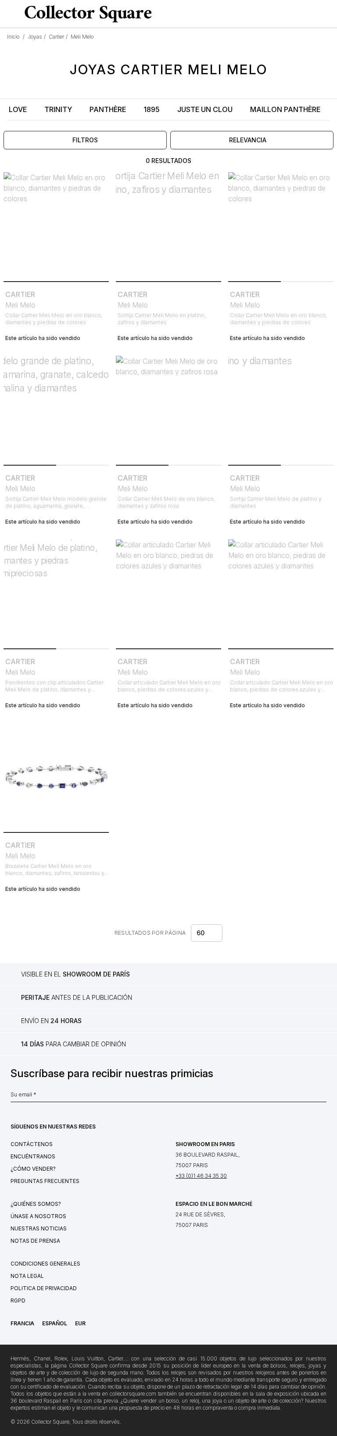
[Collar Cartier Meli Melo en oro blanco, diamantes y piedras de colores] (56, 225)
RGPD (18, 1300)
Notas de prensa (35, 1240)
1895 (151, 109)
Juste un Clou (205, 109)
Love (18, 109)
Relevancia (247, 140)
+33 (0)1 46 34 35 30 (201, 1175)
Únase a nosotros (38, 1216)
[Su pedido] (312, 14)
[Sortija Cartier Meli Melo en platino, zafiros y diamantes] (168, 225)
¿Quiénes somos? (36, 1204)
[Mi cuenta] (327, 14)
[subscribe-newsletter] (322, 1096)
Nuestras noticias (39, 1228)
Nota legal (27, 1276)
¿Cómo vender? (33, 1168)
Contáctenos (32, 1144)
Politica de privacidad (44, 1288)
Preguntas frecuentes (45, 1181)
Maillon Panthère (285, 109)
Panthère (108, 109)
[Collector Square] (86, 13)
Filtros (85, 140)
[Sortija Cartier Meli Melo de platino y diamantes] (280, 408)
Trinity (58, 109)
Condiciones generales (45, 1263)
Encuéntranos (33, 1156)
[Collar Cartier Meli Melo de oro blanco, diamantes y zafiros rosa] (168, 408)
